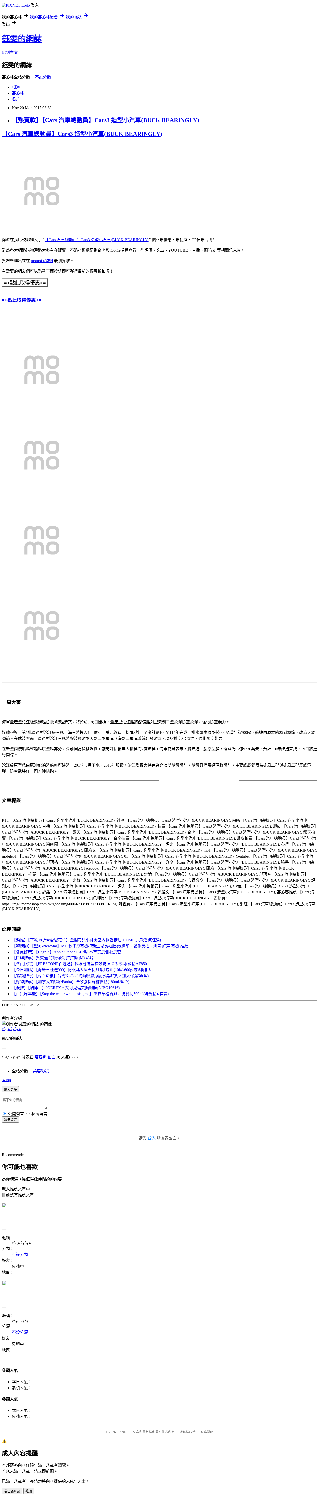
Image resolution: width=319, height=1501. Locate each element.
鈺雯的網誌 (22, 38)
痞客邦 (41, 1057)
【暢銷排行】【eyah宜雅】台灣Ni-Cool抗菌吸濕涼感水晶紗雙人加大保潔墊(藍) (80, 976)
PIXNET (122, 1432)
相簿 (16, 87)
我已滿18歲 (12, 1491)
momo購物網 (42, 261)
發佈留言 (10, 1120)
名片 (16, 99)
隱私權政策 (187, 1432)
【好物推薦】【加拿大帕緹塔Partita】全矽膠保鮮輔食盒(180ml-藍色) (70, 982)
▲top (6, 1080)
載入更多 (10, 1089)
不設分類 (43, 77)
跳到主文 (10, 52)
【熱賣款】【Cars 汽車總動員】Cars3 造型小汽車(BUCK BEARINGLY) (105, 120)
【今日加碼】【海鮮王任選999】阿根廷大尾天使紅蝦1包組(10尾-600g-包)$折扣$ (81, 970)
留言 (52, 1057)
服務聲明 (206, 1432)
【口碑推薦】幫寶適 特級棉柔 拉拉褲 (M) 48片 (53, 958)
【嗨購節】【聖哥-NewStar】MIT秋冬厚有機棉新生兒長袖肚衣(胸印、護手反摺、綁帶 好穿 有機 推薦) (100, 946)
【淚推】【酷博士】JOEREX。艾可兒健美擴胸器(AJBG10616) (66, 988)
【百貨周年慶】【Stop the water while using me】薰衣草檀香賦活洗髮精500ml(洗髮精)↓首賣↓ (91, 994)
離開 (28, 1491)
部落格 (18, 93)
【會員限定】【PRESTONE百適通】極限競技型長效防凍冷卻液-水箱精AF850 (79, 964)
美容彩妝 (41, 1071)
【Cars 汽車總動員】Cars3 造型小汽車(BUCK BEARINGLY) (82, 134)
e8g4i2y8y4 (11, 1029)
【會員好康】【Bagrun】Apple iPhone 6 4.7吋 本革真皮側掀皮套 (66, 952)
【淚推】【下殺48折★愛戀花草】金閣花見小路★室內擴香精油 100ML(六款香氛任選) (86, 940)
